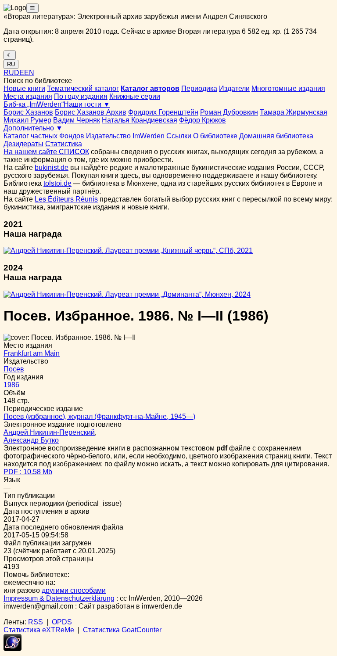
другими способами (74, 590)
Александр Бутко (31, 440)
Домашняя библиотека (276, 136)
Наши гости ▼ (87, 104)
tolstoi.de (57, 183)
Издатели (234, 88)
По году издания (81, 96)
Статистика (63, 144)
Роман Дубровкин (229, 112)
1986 (11, 385)
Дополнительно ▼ (33, 128)
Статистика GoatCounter (122, 630)
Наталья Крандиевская (139, 120)
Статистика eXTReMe (39, 630)
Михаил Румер (27, 120)
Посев (14, 369)
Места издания (28, 96)
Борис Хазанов (28, 112)
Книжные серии (134, 96)
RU (11, 64)
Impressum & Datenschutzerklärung (59, 598)
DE (19, 72)
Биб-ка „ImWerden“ (34, 104)
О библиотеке (215, 136)
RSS (35, 622)
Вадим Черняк (76, 120)
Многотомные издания (288, 88)
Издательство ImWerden (125, 136)
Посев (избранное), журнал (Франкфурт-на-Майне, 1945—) (99, 416)
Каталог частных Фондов (44, 136)
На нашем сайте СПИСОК (46, 151)
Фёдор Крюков (202, 120)
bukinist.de (51, 167)
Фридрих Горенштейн (163, 112)
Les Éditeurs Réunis (66, 199)
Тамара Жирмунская (293, 112)
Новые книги (24, 88)
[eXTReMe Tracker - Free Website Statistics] (13, 648)
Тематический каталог (83, 88)
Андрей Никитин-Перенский (49, 432)
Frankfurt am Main (32, 353)
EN (29, 72)
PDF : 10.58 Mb (28, 472)
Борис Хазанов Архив (90, 112)
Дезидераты (23, 144)
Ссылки (178, 136)
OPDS (62, 622)
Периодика (199, 88)
